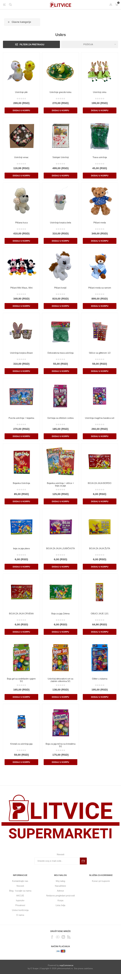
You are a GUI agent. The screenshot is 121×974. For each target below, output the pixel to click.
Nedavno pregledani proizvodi (60, 895)
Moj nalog (60, 881)
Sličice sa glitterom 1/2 (100, 353)
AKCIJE (20, 895)
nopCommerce (66, 965)
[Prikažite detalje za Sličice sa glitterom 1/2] (99, 331)
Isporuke (20, 900)
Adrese (60, 890)
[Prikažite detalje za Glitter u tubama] (99, 657)
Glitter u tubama (99, 678)
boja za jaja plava (21, 548)
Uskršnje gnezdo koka (60, 92)
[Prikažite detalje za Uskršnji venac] (21, 135)
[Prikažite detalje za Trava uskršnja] (99, 135)
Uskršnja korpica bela (60, 222)
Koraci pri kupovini (101, 881)
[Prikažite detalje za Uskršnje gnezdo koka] (60, 70)
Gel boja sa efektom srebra (60, 418)
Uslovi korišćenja (20, 910)
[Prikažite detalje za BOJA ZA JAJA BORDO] (99, 461)
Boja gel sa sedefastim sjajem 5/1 (21, 679)
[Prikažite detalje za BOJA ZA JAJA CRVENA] (21, 592)
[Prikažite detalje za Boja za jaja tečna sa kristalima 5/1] (60, 722)
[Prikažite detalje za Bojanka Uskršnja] (21, 461)
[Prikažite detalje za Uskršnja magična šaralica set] (99, 396)
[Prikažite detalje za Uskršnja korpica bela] (60, 201)
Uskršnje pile (21, 92)
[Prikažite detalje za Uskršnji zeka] (99, 70)
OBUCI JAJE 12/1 (99, 613)
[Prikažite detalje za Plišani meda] (99, 201)
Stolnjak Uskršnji (60, 157)
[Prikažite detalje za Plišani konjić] (60, 266)
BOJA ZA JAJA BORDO (99, 483)
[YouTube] (57, 937)
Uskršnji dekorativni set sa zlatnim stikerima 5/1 (60, 679)
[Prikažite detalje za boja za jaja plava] (21, 526)
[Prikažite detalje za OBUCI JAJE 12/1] (99, 592)
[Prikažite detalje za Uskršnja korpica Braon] (21, 331)
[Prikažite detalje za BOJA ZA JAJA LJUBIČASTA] (60, 526)
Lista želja (60, 905)
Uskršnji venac (21, 157)
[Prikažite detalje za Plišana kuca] (21, 201)
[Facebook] (52, 937)
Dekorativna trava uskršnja (60, 353)
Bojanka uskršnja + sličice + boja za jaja (60, 484)
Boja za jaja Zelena (60, 613)
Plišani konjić (60, 287)
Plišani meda (99, 222)
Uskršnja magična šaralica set (99, 418)
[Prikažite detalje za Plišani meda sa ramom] (99, 266)
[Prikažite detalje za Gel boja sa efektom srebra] (60, 396)
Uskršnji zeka (99, 92)
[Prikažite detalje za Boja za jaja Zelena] (60, 592)
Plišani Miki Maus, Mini (21, 287)
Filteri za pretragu (32, 44)
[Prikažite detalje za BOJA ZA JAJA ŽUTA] (99, 526)
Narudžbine (60, 886)
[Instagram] (63, 937)
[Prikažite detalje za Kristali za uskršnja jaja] (21, 722)
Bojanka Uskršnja (21, 483)
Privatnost (20, 905)
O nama (20, 915)
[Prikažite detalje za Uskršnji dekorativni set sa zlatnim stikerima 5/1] (60, 657)
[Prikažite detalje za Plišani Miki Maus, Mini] (21, 266)
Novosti (20, 886)
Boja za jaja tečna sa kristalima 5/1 (60, 745)
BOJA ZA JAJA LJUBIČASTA (60, 548)
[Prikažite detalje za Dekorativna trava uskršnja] (60, 331)
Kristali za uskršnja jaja (21, 744)
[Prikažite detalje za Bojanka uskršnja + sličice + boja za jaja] (60, 461)
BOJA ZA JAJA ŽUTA (99, 548)
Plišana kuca (21, 222)
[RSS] (69, 937)
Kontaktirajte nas (20, 881)
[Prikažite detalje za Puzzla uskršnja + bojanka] (21, 396)
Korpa (60, 900)
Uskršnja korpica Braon (21, 353)
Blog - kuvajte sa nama (20, 890)
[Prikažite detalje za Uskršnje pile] (21, 70)
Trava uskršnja (100, 157)
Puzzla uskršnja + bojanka (21, 418)
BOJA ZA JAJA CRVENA (21, 613)
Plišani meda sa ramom (99, 287)
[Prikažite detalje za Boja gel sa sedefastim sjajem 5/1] (21, 657)
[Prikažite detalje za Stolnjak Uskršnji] (60, 135)
